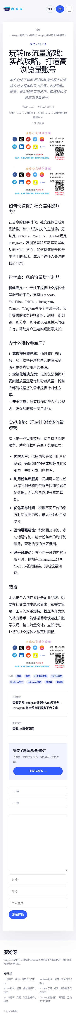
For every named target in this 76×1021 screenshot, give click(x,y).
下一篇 (15, 803)
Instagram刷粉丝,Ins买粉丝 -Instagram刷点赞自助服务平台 (39, 35)
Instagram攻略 (34, 682)
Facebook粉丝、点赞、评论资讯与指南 (55, 981)
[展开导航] (69, 9)
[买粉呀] (13, 9)
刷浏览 (60, 682)
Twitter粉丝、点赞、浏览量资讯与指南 (20, 999)
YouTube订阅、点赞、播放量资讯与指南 (55, 990)
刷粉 (19, 676)
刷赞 (28, 676)
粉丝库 (49, 682)
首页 (38, 29)
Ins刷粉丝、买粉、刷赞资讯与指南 (19, 981)
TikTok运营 (56, 676)
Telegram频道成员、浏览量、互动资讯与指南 (55, 999)
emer (32, 107)
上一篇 (15, 791)
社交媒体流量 (40, 676)
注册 (60, 9)
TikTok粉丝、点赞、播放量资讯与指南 (20, 990)
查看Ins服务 (38, 771)
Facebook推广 (16, 682)
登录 (50, 9)
